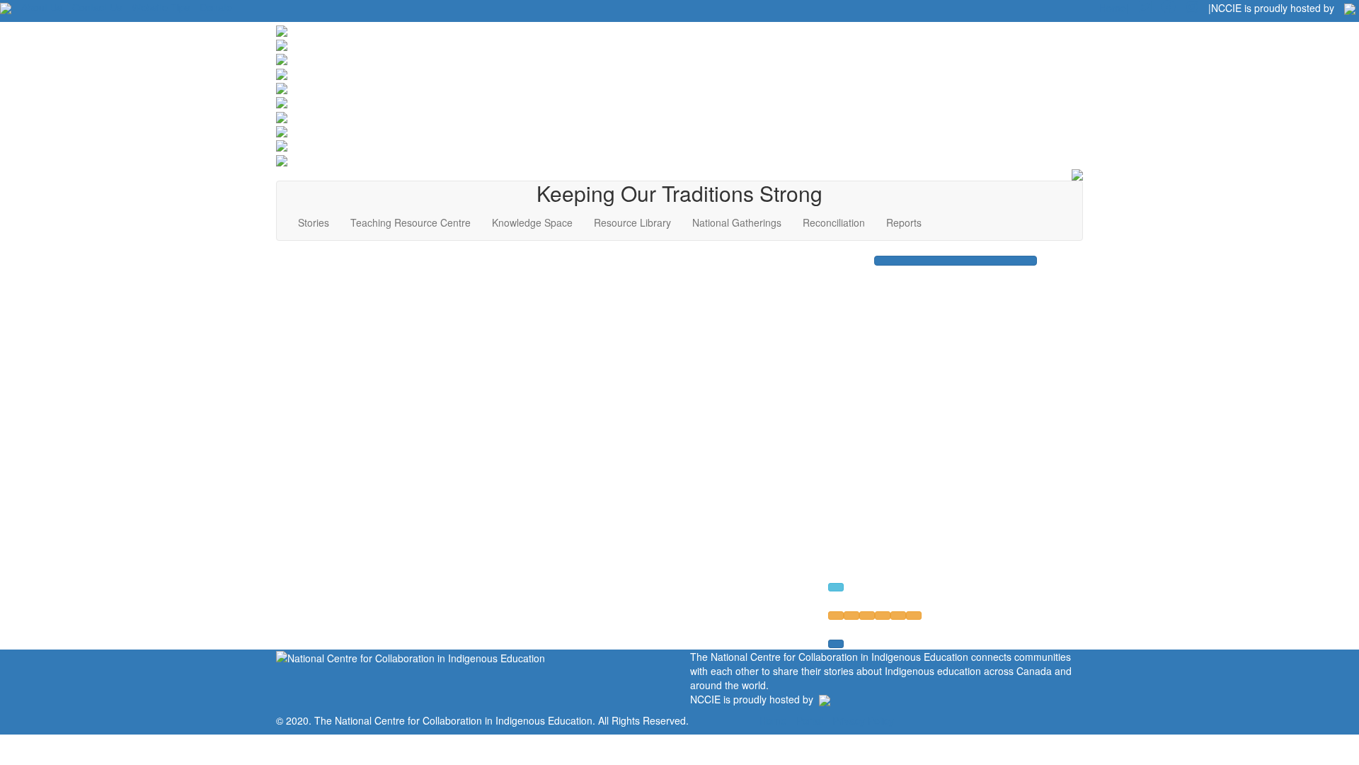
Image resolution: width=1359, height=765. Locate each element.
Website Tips (161, 7)
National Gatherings (736, 222)
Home (772, 720)
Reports (904, 222)
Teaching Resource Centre (410, 222)
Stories (313, 222)
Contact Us (97, 7)
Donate (216, 7)
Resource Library (632, 222)
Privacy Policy (863, 720)
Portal (809, 720)
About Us (41, 7)
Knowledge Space (532, 222)
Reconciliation (834, 222)
